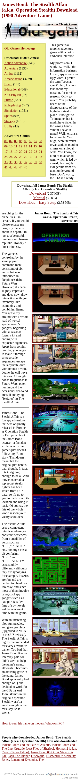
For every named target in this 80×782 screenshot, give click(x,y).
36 (20, 162)
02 (11, 141)
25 (6, 157)
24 (40, 151)
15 (35, 146)
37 (25, 162)
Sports (8, 116)
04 (20, 141)
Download (37, 193)
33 (6, 162)
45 (25, 167)
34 (11, 162)
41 (6, 167)
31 (35, 157)
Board (8, 84)
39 (35, 162)
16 (40, 146)
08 (40, 141)
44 (20, 167)
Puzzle (8, 100)
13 (25, 146)
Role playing (12, 105)
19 (15, 151)
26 (11, 157)
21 (25, 151)
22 (30, 151)
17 (6, 151)
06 (30, 141)
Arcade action (13, 79)
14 (30, 146)
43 (15, 167)
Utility (8, 126)
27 (15, 157)
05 (25, 141)
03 (15, 141)
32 (40, 157)
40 (40, 162)
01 (6, 141)
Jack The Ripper (18, 756)
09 (6, 146)
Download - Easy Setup (37, 202)
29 (25, 157)
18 (11, 151)
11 (15, 146)
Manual (39, 198)
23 (35, 151)
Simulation (11, 110)
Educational (12, 89)
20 (20, 151)
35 (15, 162)
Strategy (9, 121)
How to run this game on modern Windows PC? (33, 723)
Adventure (11, 68)
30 (30, 157)
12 (20, 146)
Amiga (8, 73)
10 (11, 146)
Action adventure (15, 63)
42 (11, 167)
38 (30, 162)
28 (20, 157)
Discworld (38, 756)
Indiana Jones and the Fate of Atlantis (26, 745)
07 (35, 141)
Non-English (12, 94)
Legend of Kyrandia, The (27, 759)
